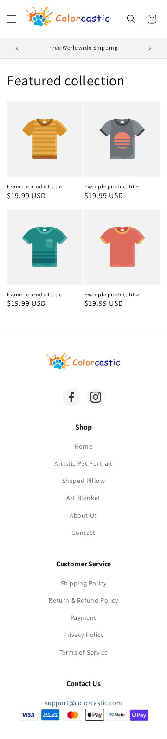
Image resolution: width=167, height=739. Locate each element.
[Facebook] (71, 397)
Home (83, 446)
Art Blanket (83, 498)
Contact (83, 532)
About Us (83, 515)
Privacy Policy (83, 634)
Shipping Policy (84, 583)
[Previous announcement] (17, 48)
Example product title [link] (34, 186)
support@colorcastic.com (83, 703)
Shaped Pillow (83, 480)
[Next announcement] (150, 48)
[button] (11, 19)
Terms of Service (83, 652)
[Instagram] (95, 397)
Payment (83, 617)
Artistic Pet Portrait (83, 463)
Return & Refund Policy (83, 600)
